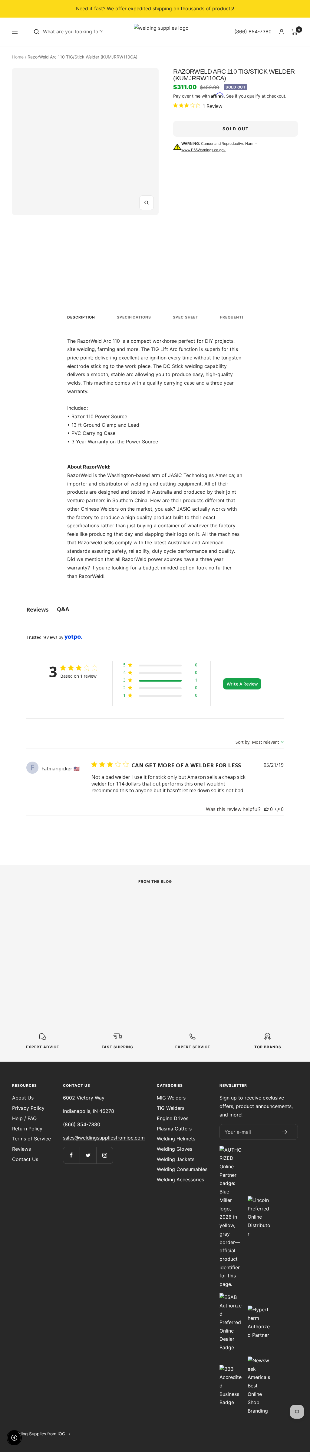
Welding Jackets (175, 1159)
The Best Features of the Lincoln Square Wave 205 (150, 942)
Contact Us (25, 1159)
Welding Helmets (176, 1139)
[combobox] (88, 32)
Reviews (21, 1149)
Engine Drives (172, 1118)
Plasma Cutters (174, 1129)
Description (81, 317)
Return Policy (27, 1129)
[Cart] (295, 32)
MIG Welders (171, 1098)
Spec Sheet (185, 317)
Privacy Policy (28, 1108)
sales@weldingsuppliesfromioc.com (104, 1138)
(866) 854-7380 (81, 1124)
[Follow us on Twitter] (88, 1155)
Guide (218, 917)
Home (18, 56)
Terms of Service (31, 1139)
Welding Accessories (180, 1179)
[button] (160, 666)
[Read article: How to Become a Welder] (255, 903)
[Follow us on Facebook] (71, 1155)
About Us (23, 1098)
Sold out (236, 128)
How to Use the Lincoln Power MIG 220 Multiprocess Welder (54, 942)
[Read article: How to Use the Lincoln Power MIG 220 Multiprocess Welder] (55, 907)
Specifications (134, 317)
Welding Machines (31, 925)
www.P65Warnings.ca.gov (203, 150)
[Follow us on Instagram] (104, 1155)
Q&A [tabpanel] (63, 609)
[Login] (281, 31)
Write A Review (242, 684)
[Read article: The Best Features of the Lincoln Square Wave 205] (155, 907)
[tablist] (155, 609)
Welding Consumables (182, 1169)
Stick (118, 925)
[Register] (284, 1132)
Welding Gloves (174, 1149)
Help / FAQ (24, 1118)
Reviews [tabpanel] (37, 609)
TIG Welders (170, 1108)
